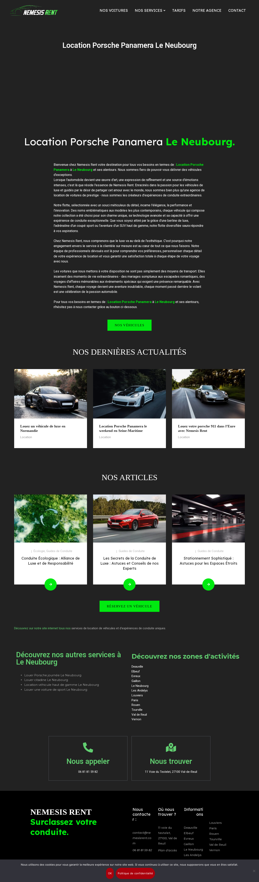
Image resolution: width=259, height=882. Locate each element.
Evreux (189, 838)
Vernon (214, 850)
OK (110, 873)
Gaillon (189, 844)
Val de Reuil (217, 845)
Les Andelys (193, 855)
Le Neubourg (193, 849)
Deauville (190, 828)
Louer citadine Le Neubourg (46, 680)
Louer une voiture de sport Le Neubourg (55, 689)
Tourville (215, 839)
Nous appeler (88, 761)
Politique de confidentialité (135, 873)
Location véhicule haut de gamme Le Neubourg (61, 685)
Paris (213, 828)
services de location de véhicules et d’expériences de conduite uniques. (118, 628)
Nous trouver (171, 761)
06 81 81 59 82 (142, 850)
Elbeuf (188, 833)
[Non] (254, 871)
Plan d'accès (167, 850)
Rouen (214, 834)
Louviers (215, 823)
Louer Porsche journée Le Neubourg (52, 675)
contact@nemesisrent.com (142, 838)
